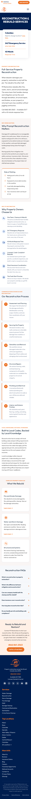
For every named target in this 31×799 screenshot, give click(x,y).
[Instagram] (9, 683)
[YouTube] (22, 683)
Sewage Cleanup (7, 705)
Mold (3, 703)
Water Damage (7, 693)
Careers (4, 764)
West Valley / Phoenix (8, 732)
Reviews (4, 757)
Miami (4, 722)
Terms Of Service (15, 795)
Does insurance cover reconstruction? (13, 600)
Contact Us (5, 771)
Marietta (4, 730)
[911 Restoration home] (4, 9)
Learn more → (8, 508)
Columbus (5, 742)
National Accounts (7, 769)
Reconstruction (6, 696)
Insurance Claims (7, 759)
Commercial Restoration (9, 708)
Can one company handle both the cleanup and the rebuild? (12, 594)
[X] (13, 683)
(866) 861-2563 (15, 645)
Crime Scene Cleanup (8, 713)
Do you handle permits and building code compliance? (14, 612)
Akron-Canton (6, 735)
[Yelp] (17, 683)
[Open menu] (28, 9)
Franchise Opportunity (9, 766)
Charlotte (5, 727)
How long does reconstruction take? (13, 605)
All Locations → (7, 745)
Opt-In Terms (25, 795)
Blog (3, 762)
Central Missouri (7, 740)
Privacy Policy (6, 774)
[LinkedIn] (26, 683)
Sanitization (5, 710)
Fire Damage (6, 701)
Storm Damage (7, 698)
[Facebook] (4, 683)
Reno (3, 725)
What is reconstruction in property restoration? (12, 578)
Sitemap (4, 776)
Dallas (4, 737)
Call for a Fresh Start (15, 649)
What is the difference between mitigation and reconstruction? (11, 586)
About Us (5, 754)
